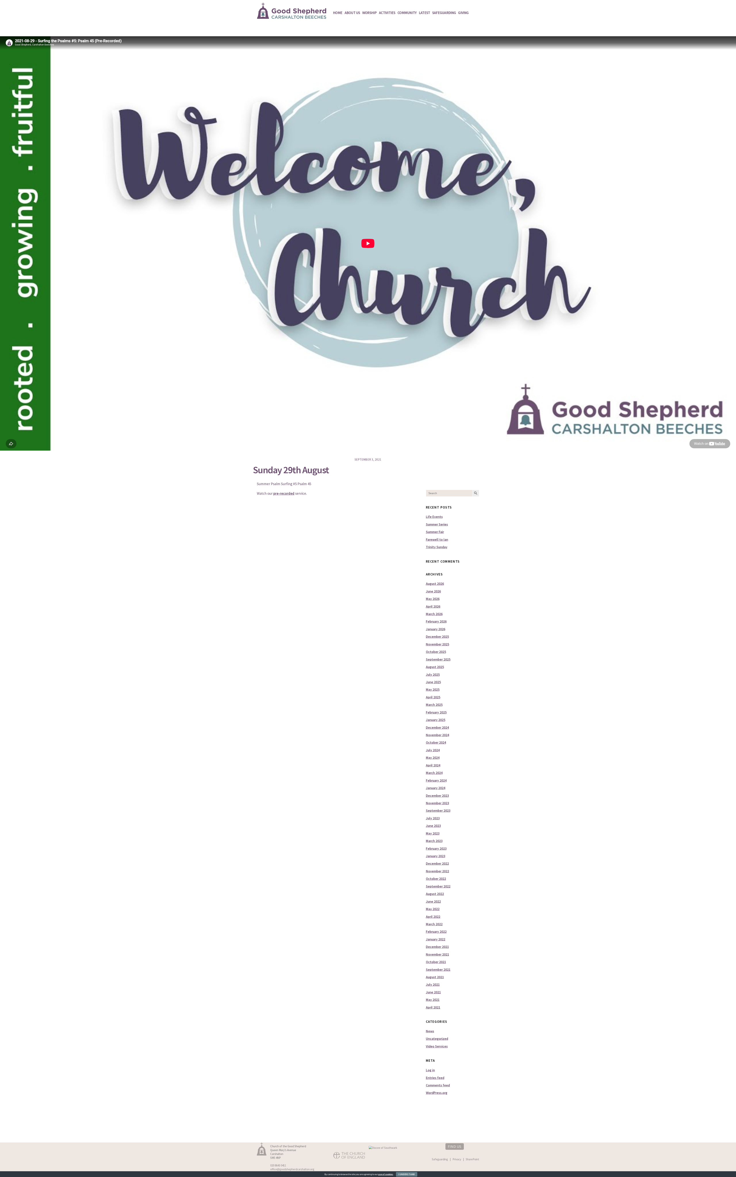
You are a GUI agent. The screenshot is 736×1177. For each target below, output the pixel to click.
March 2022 (434, 924)
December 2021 (437, 947)
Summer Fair (435, 532)
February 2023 (436, 848)
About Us (352, 12)
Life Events (434, 516)
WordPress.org (436, 1092)
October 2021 (436, 962)
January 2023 (435, 856)
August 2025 (435, 667)
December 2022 (437, 863)
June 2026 (433, 591)
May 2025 (432, 689)
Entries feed (435, 1078)
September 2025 (438, 659)
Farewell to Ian (437, 539)
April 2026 (433, 606)
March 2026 (434, 614)
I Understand (406, 1174)
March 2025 (434, 704)
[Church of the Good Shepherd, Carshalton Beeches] (292, 17)
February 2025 (436, 712)
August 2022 (435, 894)
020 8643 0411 (278, 1165)
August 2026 (435, 583)
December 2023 (437, 795)
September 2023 (438, 810)
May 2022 (432, 909)
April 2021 (433, 1007)
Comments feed (438, 1085)
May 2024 (432, 757)
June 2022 (433, 901)
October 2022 (436, 878)
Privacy (457, 1159)
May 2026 (432, 599)
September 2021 (438, 969)
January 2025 (435, 720)
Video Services (437, 1046)
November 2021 (437, 954)
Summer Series (437, 524)
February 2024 (436, 780)
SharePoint (472, 1159)
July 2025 (433, 674)
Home (337, 12)
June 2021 (433, 992)
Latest (424, 12)
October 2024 (436, 742)
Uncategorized (437, 1038)
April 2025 (433, 697)
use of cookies (385, 1174)
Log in (430, 1070)
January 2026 (435, 629)
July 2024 (433, 750)
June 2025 (433, 682)
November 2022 (437, 871)
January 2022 (435, 939)
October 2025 (436, 651)
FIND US (454, 1146)
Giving (463, 12)
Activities (387, 12)
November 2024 (437, 735)
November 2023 (437, 803)
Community (407, 12)
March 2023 (434, 841)
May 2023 (432, 833)
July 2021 (433, 984)
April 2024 (433, 765)
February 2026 (436, 621)
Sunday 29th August (291, 470)
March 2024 (434, 773)
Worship (369, 12)
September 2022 (438, 886)
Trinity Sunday (436, 547)
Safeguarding (444, 12)
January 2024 (435, 788)
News (430, 1031)
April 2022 (433, 916)
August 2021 (435, 977)
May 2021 (432, 999)
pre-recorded (283, 493)
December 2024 (437, 727)
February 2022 (436, 931)
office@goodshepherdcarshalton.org (292, 1169)
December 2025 (437, 636)
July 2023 (433, 818)
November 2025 (437, 644)
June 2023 (433, 825)
